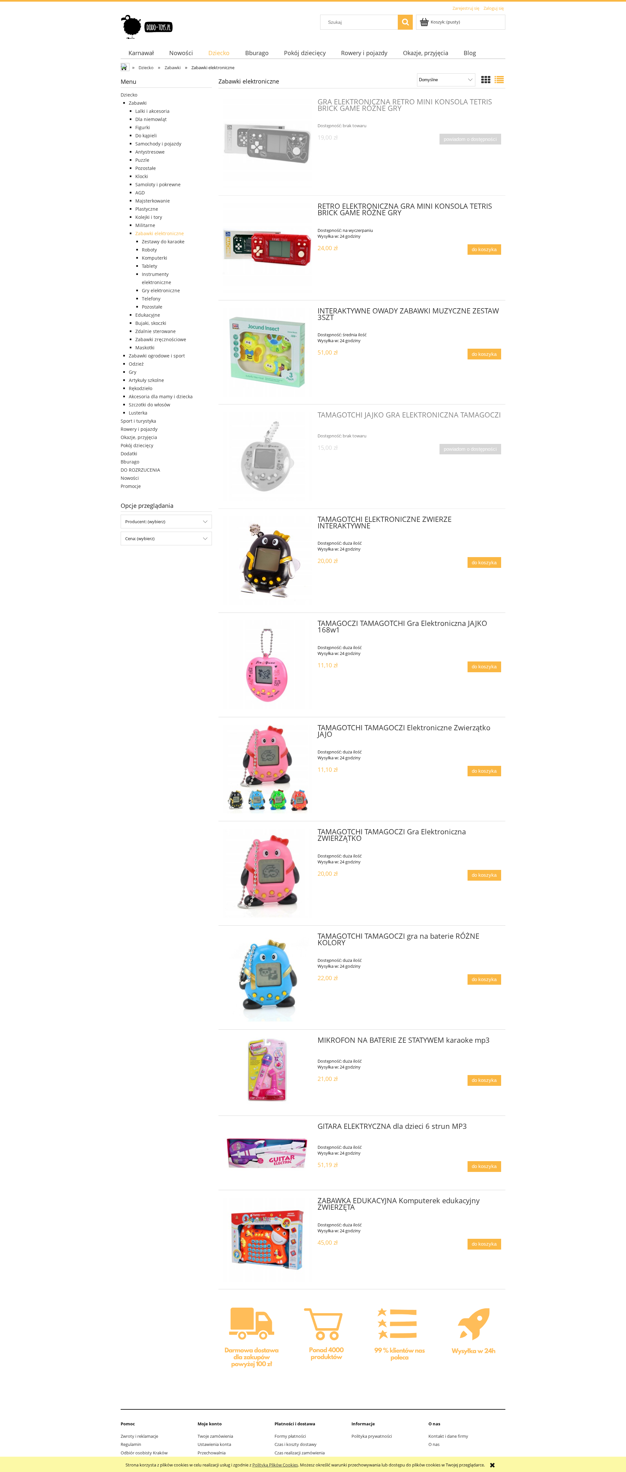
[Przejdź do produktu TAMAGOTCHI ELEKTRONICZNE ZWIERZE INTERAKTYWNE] (267, 560)
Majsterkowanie (152, 201)
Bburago (130, 462)
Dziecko (129, 95)
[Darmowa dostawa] (252, 1340)
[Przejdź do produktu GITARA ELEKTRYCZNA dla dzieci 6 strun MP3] (267, 1152)
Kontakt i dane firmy (448, 1436)
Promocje (131, 486)
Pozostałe (145, 168)
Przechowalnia (212, 1453)
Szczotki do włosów (149, 405)
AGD (140, 193)
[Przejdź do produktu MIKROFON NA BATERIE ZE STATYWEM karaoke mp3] (267, 1072)
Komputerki (154, 258)
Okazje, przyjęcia (139, 437)
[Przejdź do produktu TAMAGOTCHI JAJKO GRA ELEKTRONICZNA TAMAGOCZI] (267, 456)
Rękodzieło (140, 388)
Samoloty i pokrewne (158, 184)
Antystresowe (150, 152)
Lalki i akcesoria (152, 111)
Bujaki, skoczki (150, 323)
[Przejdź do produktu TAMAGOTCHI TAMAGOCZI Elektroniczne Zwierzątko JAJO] (267, 769)
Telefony (151, 299)
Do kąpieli (146, 135)
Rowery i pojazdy (139, 429)
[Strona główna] (147, 26)
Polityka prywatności (371, 1436)
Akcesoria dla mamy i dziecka (161, 396)
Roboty (149, 250)
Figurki (142, 127)
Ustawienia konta (214, 1444)
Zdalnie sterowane (155, 331)
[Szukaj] (405, 22)
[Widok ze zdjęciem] (485, 79)
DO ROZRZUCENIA (140, 470)
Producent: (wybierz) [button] (145, 521)
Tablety (149, 266)
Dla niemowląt (151, 119)
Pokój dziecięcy (137, 445)
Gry (132, 372)
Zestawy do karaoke (163, 241)
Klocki (141, 176)
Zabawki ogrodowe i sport (157, 356)
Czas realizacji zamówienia (300, 1453)
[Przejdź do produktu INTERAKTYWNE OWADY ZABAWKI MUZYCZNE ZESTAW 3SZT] (267, 352)
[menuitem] (141, 53)
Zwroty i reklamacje (139, 1436)
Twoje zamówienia (215, 1436)
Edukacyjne (147, 315)
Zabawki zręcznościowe (160, 339)
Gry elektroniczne (161, 290)
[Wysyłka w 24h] (471, 1340)
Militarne (145, 225)
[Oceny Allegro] (398, 1340)
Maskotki (145, 347)
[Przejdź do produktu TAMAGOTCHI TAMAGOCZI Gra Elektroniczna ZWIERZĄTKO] (267, 873)
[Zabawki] (325, 1340)
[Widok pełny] (499, 79)
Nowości (130, 478)
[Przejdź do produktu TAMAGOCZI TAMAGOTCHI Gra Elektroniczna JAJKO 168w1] (267, 664)
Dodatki (129, 453)
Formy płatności (290, 1436)
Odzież (136, 364)
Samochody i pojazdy (158, 144)
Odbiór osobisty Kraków (144, 1453)
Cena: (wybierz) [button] (140, 538)
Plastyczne (146, 209)
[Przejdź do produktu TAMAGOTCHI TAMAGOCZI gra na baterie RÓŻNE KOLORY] (267, 977)
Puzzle (142, 160)
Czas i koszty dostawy (296, 1444)
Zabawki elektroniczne (159, 233)
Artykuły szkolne (146, 380)
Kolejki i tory (148, 217)
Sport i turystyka (138, 421)
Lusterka (138, 413)
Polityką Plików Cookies (275, 1465)
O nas (434, 1444)
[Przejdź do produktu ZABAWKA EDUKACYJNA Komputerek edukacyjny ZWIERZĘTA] (267, 1240)
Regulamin (131, 1444)
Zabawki (138, 103)
